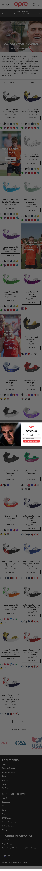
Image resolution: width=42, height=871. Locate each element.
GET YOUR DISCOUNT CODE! (31, 441)
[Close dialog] (40, 423)
